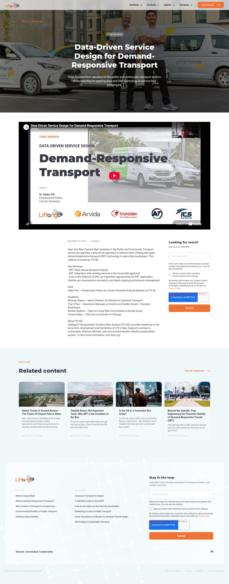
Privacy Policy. (175, 288)
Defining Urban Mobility (27, 516)
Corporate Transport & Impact (89, 496)
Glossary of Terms (173, 571)
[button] (136, 5)
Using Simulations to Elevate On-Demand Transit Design (101, 516)
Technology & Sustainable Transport (92, 522)
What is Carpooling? (25, 496)
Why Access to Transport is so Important (35, 506)
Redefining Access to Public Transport (93, 511)
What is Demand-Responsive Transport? (35, 501)
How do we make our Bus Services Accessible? (97, 506)
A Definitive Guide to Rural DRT (89, 501)
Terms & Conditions (216, 571)
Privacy (188, 571)
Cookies (199, 571)
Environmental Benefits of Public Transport (36, 511)
